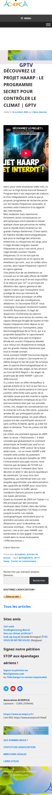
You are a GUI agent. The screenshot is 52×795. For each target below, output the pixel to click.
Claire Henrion (39, 112)
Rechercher (39, 580)
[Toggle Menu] (48, 24)
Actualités (20, 554)
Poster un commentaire (23, 561)
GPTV (37, 557)
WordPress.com (20, 775)
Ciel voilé (8, 626)
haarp (6, 561)
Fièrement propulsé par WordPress (19, 771)
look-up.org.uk (11, 636)
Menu (27, 18)
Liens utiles (11, 761)
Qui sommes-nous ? (15, 740)
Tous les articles (17, 606)
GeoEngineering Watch (16, 630)
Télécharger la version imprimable (27, 677)
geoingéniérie (26, 557)
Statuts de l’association (19, 747)
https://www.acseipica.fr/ (18, 714)
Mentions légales (14, 754)
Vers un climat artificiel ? (18, 633)
